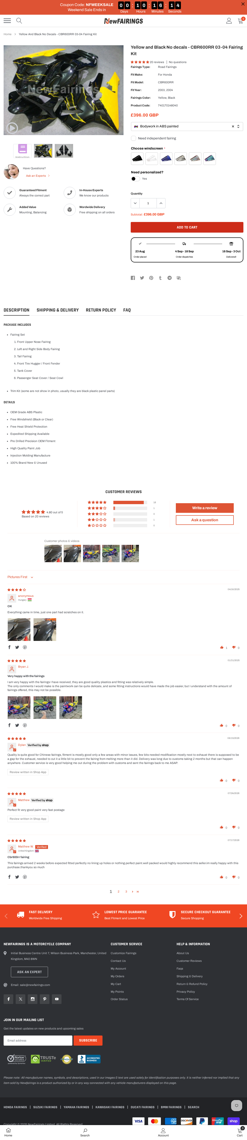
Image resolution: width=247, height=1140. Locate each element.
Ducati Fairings (143, 1107)
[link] (12, 128)
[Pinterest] (151, 277)
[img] (16, 590)
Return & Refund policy (192, 984)
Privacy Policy (186, 991)
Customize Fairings (123, 953)
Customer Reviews (189, 961)
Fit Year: (136, 90)
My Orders (117, 976)
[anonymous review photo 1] (19, 629)
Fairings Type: (140, 67)
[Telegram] (169, 277)
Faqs (180, 968)
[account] (229, 20)
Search (193, 1107)
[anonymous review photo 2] (44, 629)
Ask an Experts (36, 175)
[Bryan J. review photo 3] (70, 707)
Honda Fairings (16, 1107)
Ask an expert (29, 972)
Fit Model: (137, 82)
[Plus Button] (161, 203)
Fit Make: (137, 74)
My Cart (116, 984)
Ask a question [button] (204, 520)
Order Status (119, 999)
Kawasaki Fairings (110, 1107)
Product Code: (140, 105)
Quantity (137, 193)
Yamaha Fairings (77, 1107)
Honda (167, 74)
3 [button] (126, 891)
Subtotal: (137, 214)
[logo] (123, 21)
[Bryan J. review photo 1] (19, 707)
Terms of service (188, 999)
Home (8, 34)
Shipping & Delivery (58, 310)
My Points (117, 991)
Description (16, 310)
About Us (183, 953)
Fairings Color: (141, 97)
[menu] (7, 20)
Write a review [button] (204, 508)
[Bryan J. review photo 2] (44, 707)
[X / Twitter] (142, 277)
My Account (118, 968)
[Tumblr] (160, 277)
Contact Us (118, 961)
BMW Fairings (171, 1107)
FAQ (127, 310)
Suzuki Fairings (45, 1107)
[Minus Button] (135, 203)
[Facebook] (133, 277)
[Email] (179, 277)
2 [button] (118, 891)
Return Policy (101, 310)
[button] (140, 62)
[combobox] (187, 126)
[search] (19, 21)
